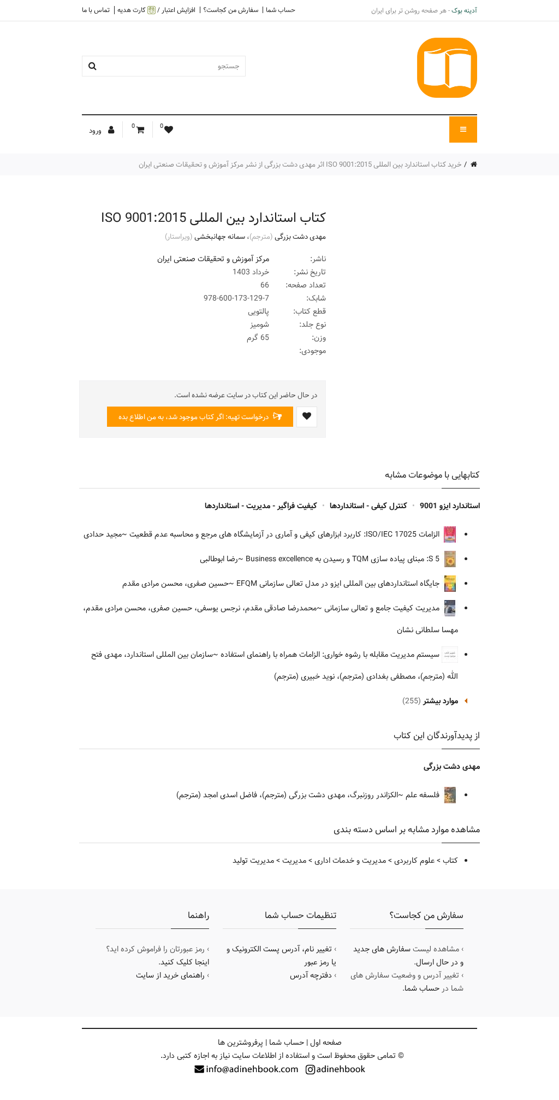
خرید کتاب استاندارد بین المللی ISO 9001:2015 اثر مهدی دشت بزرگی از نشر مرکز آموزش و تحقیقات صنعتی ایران (300, 164)
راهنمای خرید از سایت (170, 975)
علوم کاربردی (414, 860)
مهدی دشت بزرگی (300, 237)
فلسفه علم (424, 795)
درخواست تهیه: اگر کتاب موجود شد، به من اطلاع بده (194, 417)
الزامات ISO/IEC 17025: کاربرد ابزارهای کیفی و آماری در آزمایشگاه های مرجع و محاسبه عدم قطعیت (285, 534)
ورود (96, 131)
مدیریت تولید (253, 860)
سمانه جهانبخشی (219, 237)
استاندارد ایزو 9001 (450, 506)
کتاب (450, 860)
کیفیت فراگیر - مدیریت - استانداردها (261, 506)
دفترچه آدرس (311, 975)
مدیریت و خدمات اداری (350, 860)
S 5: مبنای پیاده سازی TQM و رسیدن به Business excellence (344, 559)
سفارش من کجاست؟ (230, 10)
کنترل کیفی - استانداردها (368, 506)
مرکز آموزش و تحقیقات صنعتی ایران (213, 259)
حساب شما (280, 10)
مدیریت (294, 860)
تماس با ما (96, 10)
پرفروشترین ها (240, 1042)
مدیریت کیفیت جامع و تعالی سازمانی (383, 608)
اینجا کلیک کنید (184, 962)
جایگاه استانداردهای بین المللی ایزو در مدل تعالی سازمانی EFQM (339, 583)
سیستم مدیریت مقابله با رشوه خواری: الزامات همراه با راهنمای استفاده (331, 654)
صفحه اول (326, 1042)
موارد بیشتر (440, 701)
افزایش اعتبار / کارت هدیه (156, 10)
